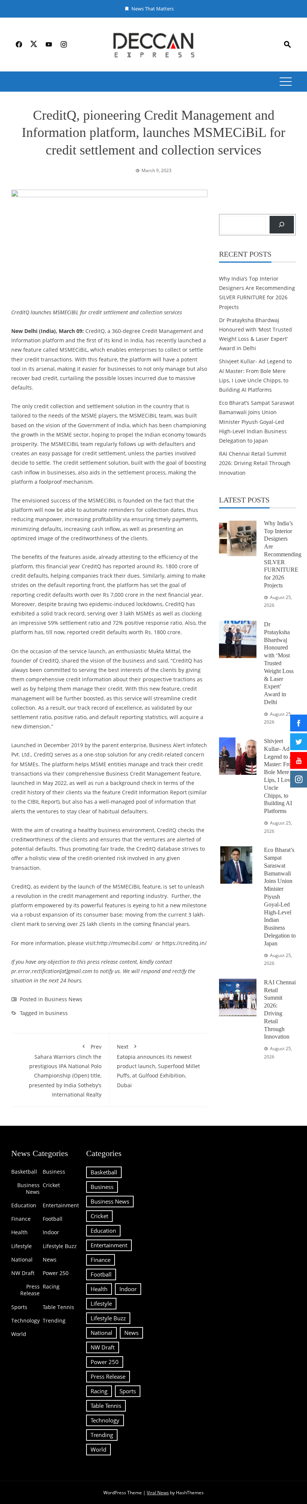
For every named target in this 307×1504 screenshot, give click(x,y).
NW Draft (22, 1273)
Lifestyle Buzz (60, 1246)
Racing (51, 1286)
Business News (63, 999)
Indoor (51, 1232)
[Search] (282, 224)
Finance (21, 1219)
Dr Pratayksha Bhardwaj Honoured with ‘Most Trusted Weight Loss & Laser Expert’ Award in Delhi (279, 663)
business (56, 1013)
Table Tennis (58, 1307)
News (50, 1259)
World (18, 1334)
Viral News (158, 1492)
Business (54, 1171)
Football (53, 1219)
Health (19, 1232)
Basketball (24, 1171)
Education (23, 1205)
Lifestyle (21, 1246)
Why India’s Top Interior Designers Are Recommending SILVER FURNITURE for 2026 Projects (282, 554)
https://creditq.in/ (184, 943)
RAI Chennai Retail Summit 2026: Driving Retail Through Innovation (255, 463)
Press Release (30, 1290)
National (22, 1259)
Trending (54, 1320)
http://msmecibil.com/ (124, 943)
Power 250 (56, 1273)
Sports (19, 1307)
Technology (25, 1320)
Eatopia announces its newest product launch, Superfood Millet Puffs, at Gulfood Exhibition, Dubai (158, 1066)
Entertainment (61, 1205)
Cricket (51, 1185)
